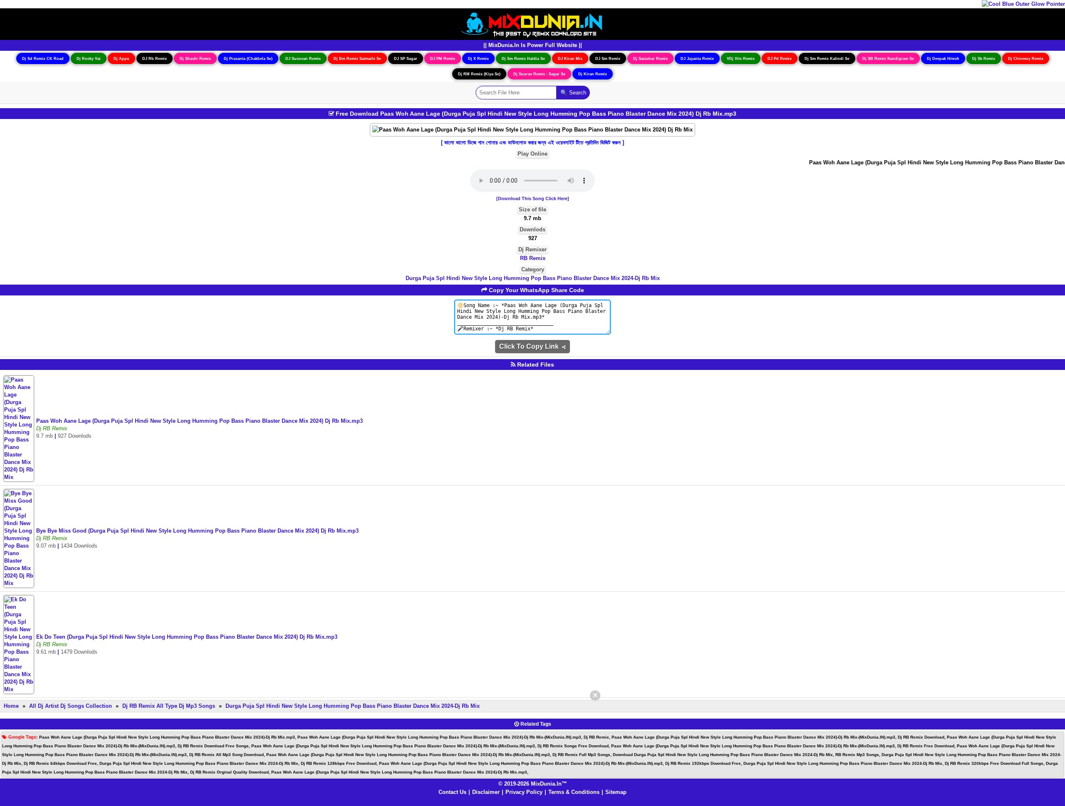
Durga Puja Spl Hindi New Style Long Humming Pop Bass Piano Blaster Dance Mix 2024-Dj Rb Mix (533, 278)
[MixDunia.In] (532, 23)
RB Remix (532, 258)
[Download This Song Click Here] (532, 198)
